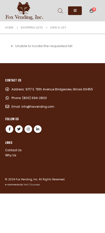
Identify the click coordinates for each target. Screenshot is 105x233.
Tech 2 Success (31, 184)
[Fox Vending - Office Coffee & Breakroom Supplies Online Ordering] (24, 10)
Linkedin (38, 129)
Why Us (10, 155)
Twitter (19, 129)
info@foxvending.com (37, 107)
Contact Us (13, 150)
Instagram (28, 129)
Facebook (9, 129)
